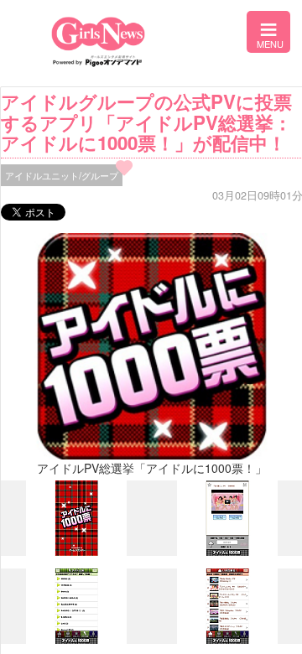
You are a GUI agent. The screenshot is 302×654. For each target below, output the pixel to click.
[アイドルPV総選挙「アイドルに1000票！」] (76, 551)
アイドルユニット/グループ (61, 175)
